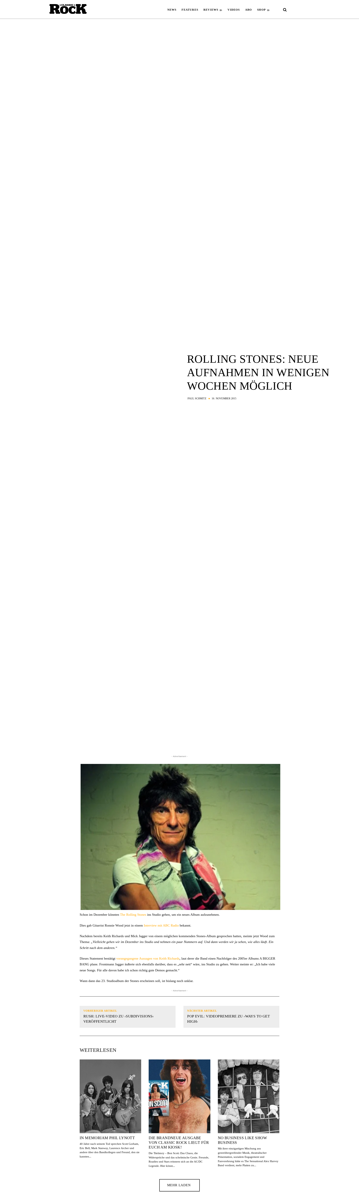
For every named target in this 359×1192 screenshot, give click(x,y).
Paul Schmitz (197, 398)
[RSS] (306, 10)
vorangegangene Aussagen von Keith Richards (148, 958)
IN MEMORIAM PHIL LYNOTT (107, 1138)
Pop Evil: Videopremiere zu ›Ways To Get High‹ (228, 1018)
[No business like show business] (248, 1096)
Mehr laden (179, 1185)
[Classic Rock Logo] (68, 9)
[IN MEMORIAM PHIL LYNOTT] (110, 1096)
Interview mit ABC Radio (161, 925)
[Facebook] (292, 10)
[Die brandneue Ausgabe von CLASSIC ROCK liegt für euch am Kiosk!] (179, 1096)
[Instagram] (299, 10)
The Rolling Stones (133, 914)
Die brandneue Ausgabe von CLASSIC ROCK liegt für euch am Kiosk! (179, 1142)
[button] (285, 9)
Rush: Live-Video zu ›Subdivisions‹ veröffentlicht (118, 1018)
